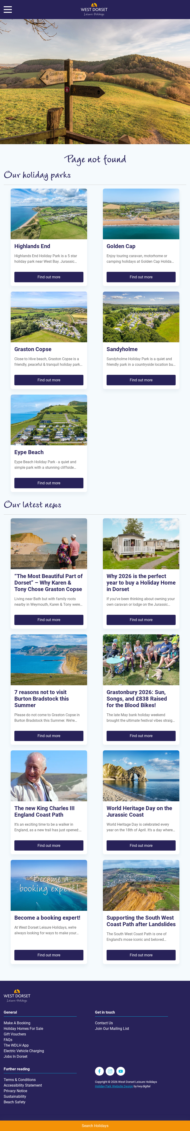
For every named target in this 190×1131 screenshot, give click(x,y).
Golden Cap (121, 246)
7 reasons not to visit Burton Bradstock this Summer (41, 699)
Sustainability (15, 1096)
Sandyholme (122, 349)
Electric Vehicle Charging (24, 1051)
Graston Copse (32, 349)
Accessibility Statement (23, 1085)
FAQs (8, 1040)
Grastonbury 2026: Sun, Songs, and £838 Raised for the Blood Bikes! (137, 699)
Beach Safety (14, 1102)
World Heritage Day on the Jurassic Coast (139, 811)
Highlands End (32, 246)
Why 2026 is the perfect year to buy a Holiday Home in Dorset (141, 582)
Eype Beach (29, 452)
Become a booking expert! (47, 918)
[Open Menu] (8, 9)
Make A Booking (17, 1023)
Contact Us (104, 1023)
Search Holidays (95, 1126)
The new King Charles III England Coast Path (44, 811)
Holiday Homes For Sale (23, 1028)
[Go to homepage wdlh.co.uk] (94, 15)
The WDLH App (16, 1045)
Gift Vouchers (15, 1034)
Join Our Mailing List (112, 1028)
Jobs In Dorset (15, 1056)
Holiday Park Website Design (114, 1086)
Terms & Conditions (20, 1080)
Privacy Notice (15, 1091)
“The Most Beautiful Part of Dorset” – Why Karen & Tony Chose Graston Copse (48, 582)
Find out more (49, 277)
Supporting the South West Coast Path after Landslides (141, 921)
